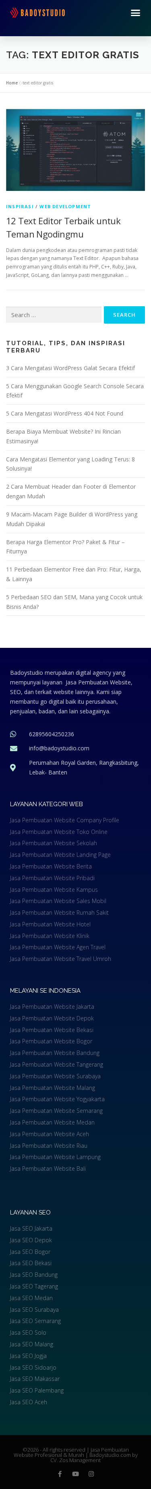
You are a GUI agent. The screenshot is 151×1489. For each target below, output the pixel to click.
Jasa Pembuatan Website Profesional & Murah (71, 1452)
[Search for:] (53, 315)
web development (65, 206)
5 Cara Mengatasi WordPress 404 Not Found (64, 413)
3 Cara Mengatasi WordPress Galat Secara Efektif (70, 368)
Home (12, 83)
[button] (135, 12)
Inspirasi (20, 206)
